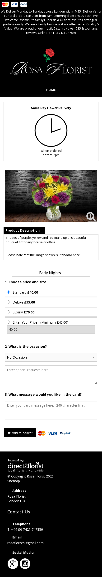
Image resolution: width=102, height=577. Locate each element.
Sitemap (13, 481)
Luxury (23, 312)
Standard (25, 292)
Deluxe (24, 302)
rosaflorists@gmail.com (25, 543)
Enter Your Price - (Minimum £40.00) (40, 322)
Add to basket (21, 433)
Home (51, 89)
